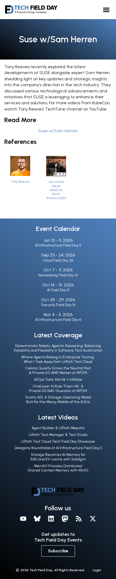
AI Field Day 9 (58, 290)
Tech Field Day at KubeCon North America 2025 (56, 190)
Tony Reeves (20, 181)
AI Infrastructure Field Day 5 (58, 245)
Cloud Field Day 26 (58, 260)
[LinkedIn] (51, 518)
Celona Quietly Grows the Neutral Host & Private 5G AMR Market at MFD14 (58, 370)
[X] (92, 518)
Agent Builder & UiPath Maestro (58, 428)
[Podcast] (79, 518)
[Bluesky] (37, 518)
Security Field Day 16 (58, 305)
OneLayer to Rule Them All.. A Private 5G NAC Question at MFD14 (58, 388)
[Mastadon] (65, 518)
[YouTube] (23, 518)
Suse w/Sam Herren (58, 130)
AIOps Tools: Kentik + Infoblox (58, 379)
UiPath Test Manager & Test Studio (58, 434)
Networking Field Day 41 (58, 275)
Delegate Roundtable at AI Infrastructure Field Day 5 (58, 448)
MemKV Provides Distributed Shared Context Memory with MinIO (58, 468)
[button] (106, 9)
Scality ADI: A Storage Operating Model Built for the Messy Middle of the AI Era (58, 399)
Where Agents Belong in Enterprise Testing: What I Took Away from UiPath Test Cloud (58, 359)
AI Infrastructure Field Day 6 (58, 319)
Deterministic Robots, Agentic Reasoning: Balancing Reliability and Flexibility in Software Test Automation (58, 348)
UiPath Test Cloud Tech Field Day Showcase (58, 441)
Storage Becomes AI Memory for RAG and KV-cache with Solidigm (58, 457)
